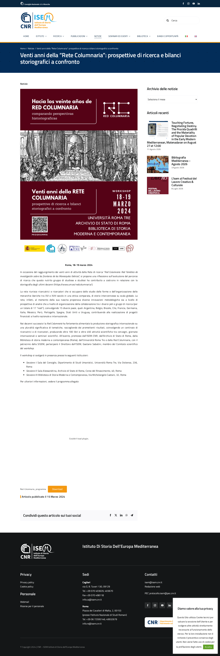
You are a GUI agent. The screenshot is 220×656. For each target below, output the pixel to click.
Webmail (24, 602)
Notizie (24, 84)
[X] (116, 515)
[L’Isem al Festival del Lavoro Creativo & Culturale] (158, 185)
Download (57, 489)
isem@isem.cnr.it (153, 582)
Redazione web (152, 586)
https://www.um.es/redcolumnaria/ (73, 284)
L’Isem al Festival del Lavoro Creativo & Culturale (184, 181)
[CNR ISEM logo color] (39, 13)
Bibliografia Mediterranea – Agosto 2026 (181, 160)
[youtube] (194, 4)
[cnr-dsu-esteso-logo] (170, 621)
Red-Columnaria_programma (33, 489)
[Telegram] (132, 515)
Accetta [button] (208, 646)
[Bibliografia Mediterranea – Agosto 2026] (158, 164)
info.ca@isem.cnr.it (92, 599)
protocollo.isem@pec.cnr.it (162, 593)
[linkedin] (199, 4)
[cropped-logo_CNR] (35, 3)
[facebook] (183, 4)
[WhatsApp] (126, 515)
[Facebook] (110, 515)
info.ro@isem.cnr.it (92, 623)
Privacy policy (27, 582)
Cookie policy (26, 586)
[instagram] (188, 4)
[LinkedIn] (121, 515)
